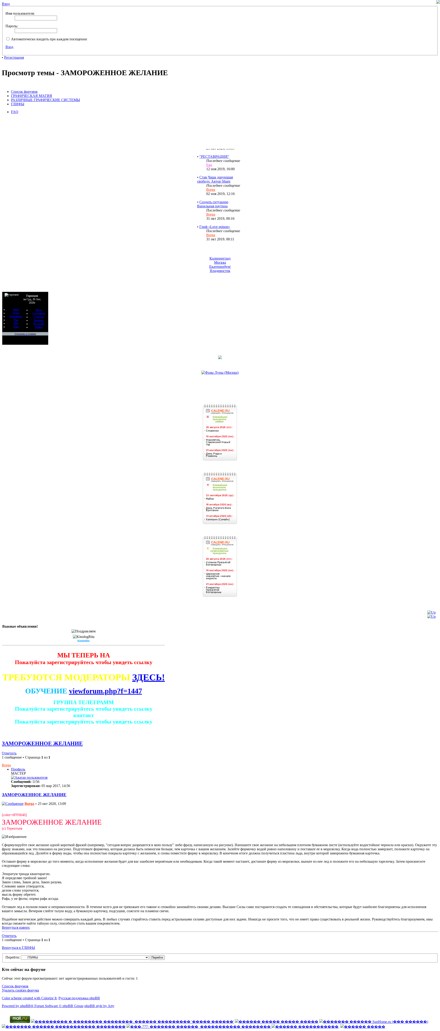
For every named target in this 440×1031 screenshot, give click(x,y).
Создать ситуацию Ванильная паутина (212, 196)
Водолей (39, 323)
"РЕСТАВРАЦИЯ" (214, 149)
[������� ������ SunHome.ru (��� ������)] (373, 1022)
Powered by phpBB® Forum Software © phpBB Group (42, 1006)
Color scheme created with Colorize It (29, 998)
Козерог (39, 320)
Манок (204, 240)
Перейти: (13, 957)
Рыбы (38, 327)
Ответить (9, 753)
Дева (16, 326)
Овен (16, 309)
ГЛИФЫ (17, 104)
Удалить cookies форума (20, 990)
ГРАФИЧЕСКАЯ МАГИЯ (31, 96)
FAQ (14, 112)
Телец (15, 313)
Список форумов (24, 92)
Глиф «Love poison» (214, 219)
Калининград (220, 258)
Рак (16, 319)
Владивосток (220, 271)
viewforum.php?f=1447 (105, 691)
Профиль (18, 769)
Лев (16, 323)
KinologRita (83, 640)
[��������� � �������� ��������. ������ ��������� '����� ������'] (132, 1022)
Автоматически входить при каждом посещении (48, 39)
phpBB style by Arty (99, 1006)
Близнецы (16, 316)
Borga (210, 182)
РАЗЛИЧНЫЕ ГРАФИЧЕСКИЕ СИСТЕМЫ (45, 100)
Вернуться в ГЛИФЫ (18, 948)
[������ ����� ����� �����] (276, 1022)
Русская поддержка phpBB (79, 998)
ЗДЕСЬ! (148, 677)
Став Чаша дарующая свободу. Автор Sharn (215, 172)
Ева (209, 157)
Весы (39, 310)
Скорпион (38, 313)
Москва (220, 262)
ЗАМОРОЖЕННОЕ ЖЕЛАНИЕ (42, 743)
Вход (9, 47)
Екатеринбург (220, 267)
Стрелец (38, 317)
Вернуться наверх (16, 927)
